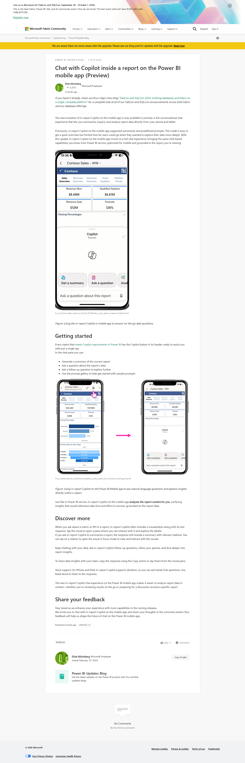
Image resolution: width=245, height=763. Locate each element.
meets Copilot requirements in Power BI (98, 344)
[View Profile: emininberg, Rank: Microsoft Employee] (59, 87)
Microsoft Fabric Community (37, 38)
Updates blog (59, 38)
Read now (179, 45)
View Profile (180, 657)
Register (204, 28)
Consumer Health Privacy (68, 756)
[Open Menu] (217, 38)
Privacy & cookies (180, 748)
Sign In (215, 28)
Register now (20, 17)
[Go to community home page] (45, 29)
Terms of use (198, 748)
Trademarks (214, 748)
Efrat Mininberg (73, 83)
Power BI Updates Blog (79, 38)
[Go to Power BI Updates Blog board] (61, 676)
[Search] (195, 29)
